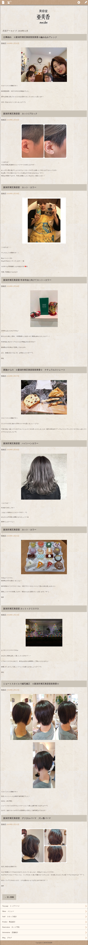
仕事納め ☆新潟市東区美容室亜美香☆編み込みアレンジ (30, 37)
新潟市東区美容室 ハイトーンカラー (20, 443)
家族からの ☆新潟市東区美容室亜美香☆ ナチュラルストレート (34, 370)
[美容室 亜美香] (44, 18)
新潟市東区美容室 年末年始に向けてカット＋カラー (27, 280)
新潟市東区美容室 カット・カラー (19, 187)
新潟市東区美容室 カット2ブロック (20, 114)
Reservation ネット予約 (10, 927)
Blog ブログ (7, 938)
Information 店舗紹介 (10, 932)
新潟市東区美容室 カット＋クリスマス (21, 609)
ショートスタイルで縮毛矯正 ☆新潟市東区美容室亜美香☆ (31, 684)
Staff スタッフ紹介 (9, 916)
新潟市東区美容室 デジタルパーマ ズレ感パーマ (27, 818)
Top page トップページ (10, 906)
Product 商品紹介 (8, 922)
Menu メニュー (8, 911)
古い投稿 (9, 897)
